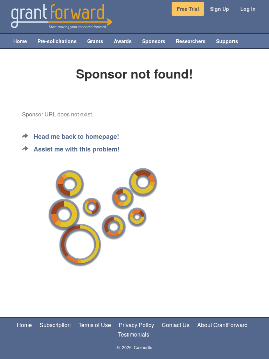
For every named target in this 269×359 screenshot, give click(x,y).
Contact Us (175, 325)
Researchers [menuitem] (191, 41)
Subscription (55, 325)
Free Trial (188, 8)
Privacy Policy (136, 325)
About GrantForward (222, 325)
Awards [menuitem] (123, 41)
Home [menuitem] (20, 41)
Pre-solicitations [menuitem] (57, 41)
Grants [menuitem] (95, 41)
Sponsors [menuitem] (153, 41)
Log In (248, 8)
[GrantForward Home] (61, 16)
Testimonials (133, 334)
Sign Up (219, 8)
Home (24, 325)
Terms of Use (94, 325)
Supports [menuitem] (227, 41)
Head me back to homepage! (76, 136)
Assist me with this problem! (76, 149)
